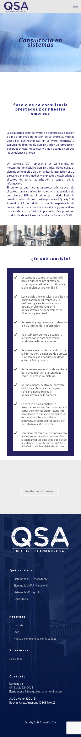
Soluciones (15, 658)
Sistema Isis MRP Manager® (31, 585)
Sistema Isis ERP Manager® (30, 578)
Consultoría (21, 599)
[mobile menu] (75, 6)
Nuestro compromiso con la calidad (35, 638)
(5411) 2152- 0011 (21, 687)
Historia (18, 625)
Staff (16, 632)
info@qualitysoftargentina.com (44, 691)
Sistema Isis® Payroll (26, 592)
